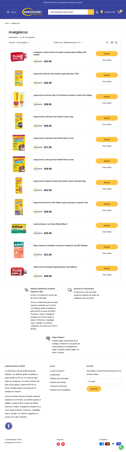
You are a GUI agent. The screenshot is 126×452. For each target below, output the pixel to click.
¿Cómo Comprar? (57, 371)
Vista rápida (106, 60)
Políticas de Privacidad (59, 378)
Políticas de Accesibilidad (60, 390)
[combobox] (71, 12)
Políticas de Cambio (58, 382)
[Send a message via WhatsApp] (121, 447)
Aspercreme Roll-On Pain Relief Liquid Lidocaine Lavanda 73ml (60, 202)
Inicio (7, 23)
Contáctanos (55, 375)
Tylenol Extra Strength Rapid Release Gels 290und (55, 267)
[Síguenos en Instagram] (58, 444)
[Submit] (91, 12)
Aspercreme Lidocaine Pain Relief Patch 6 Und (53, 160)
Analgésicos (15, 23)
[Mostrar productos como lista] (112, 42)
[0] (119, 12)
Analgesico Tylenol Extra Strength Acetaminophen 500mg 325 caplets (59, 53)
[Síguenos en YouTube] (63, 444)
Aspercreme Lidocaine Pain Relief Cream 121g (53, 117)
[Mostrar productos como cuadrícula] (116, 42)
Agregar (107, 54)
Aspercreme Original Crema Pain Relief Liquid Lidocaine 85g (59, 181)
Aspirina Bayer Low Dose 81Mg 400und (50, 224)
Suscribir (93, 389)
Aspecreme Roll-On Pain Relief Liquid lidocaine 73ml (56, 74)
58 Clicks (18, 442)
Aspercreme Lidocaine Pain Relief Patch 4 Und (53, 138)
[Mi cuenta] (97, 12)
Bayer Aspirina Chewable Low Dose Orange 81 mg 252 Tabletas (60, 245)
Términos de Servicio (58, 386)
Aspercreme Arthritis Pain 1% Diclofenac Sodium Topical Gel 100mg (62, 95)
